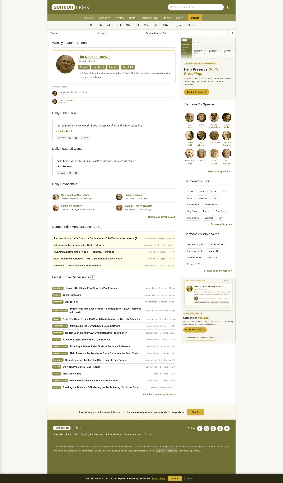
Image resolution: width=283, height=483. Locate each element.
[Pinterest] (220, 428)
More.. (180, 18)
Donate (195, 18)
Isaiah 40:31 (214, 251)
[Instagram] (213, 428)
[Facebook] (200, 428)
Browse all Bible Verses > (218, 270)
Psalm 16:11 (217, 244)
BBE (137, 25)
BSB (91, 25)
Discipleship (193, 218)
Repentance (193, 205)
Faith (189, 198)
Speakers (104, 18)
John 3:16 (212, 257)
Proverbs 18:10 (194, 251)
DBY (165, 25)
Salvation (202, 198)
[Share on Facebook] (76, 138)
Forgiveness (211, 205)
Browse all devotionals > (162, 217)
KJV (100, 25)
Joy (221, 218)
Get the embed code (193, 330)
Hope (215, 198)
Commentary (149, 18)
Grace (213, 191)
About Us (58, 434)
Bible (132, 18)
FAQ (68, 434)
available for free (116, 412)
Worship (209, 218)
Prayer (206, 211)
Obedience (221, 211)
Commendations (132, 434)
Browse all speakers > (220, 171)
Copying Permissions (91, 434)
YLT (119, 25)
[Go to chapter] (232, 33)
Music (191, 25)
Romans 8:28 (193, 264)
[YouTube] (227, 428)
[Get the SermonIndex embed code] (208, 294)
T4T (157, 25)
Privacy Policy (113, 434)
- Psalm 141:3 (64, 131)
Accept (174, 478)
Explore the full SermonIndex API (199, 338)
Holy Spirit (192, 211)
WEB (109, 25)
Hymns (179, 25)
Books (167, 18)
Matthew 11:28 (194, 257)
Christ (190, 191)
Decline (190, 478)
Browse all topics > (221, 224)
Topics (119, 18)
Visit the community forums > (159, 394)
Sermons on (196, 317)
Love (201, 191)
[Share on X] (70, 138)
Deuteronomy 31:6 (196, 244)
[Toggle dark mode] (228, 7)
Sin (223, 191)
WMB (147, 25)
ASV (128, 25)
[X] (206, 428)
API (76, 434)
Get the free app (195, 92)
